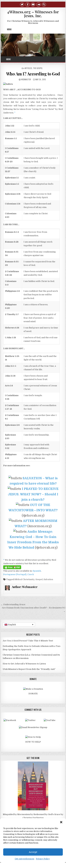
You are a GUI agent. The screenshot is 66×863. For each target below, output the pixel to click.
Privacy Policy (43, 859)
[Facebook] (27, 4)
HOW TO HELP (33, 742)
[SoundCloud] (38, 4)
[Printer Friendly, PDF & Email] (12, 567)
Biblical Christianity (24, 579)
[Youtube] (33, 4)
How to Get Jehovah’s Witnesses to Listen (24, 663)
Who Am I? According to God (33, 74)
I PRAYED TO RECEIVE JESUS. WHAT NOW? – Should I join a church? (33, 494)
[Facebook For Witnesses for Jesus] (10, 720)
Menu (9, 29)
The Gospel (38, 68)
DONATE (33, 693)
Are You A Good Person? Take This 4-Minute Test (28, 640)
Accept (33, 852)
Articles (28, 68)
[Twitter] (22, 4)
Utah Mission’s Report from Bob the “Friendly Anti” (29, 669)
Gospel (39, 579)
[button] (61, 822)
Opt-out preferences (24, 859)
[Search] (44, 4)
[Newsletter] (33, 727)
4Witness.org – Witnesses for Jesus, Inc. (33, 13)
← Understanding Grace (13, 604)
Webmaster (26, 79)
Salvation (48, 579)
